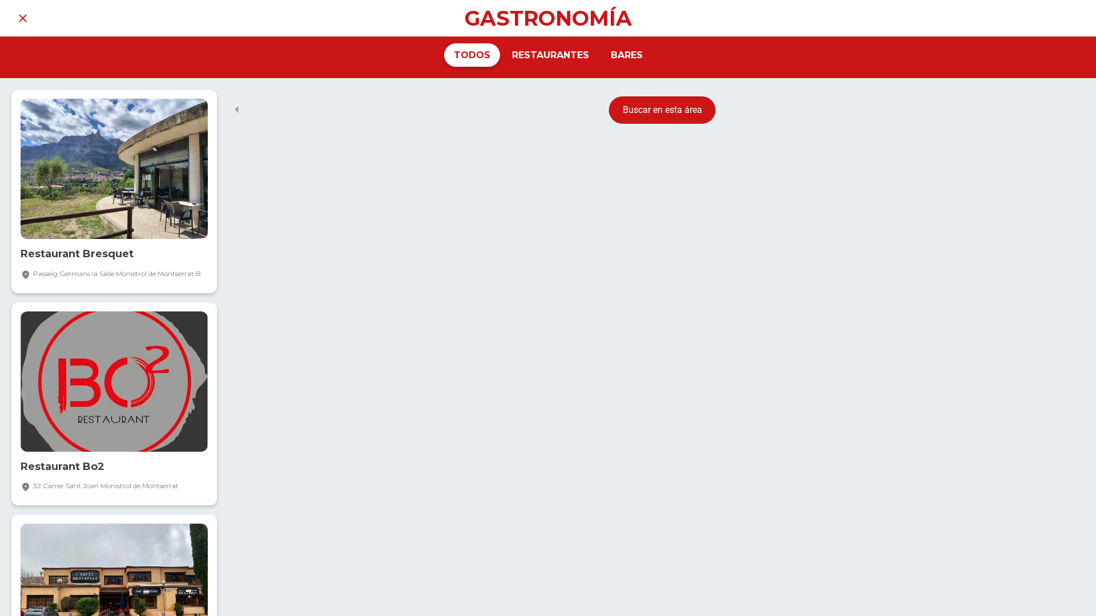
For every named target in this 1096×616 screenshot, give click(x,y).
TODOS (472, 55)
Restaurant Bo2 (62, 467)
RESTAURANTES (550, 55)
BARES (627, 55)
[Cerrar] (23, 18)
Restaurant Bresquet (77, 254)
